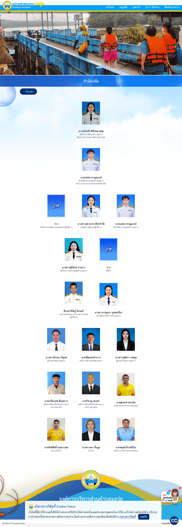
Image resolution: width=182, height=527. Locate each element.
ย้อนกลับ (30, 91)
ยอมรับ (143, 516)
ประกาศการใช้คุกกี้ (127, 516)
